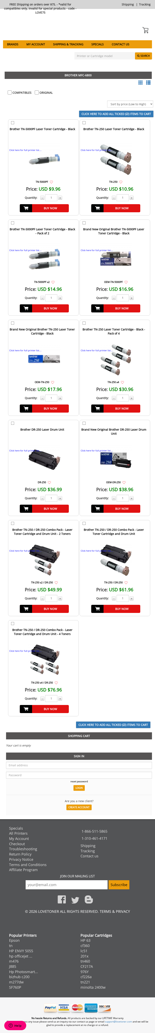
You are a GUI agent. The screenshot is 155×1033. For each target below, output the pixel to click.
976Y (85, 971)
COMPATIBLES (21, 92)
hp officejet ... (20, 956)
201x (84, 956)
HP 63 (85, 940)
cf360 (85, 945)
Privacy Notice (21, 859)
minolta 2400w (93, 987)
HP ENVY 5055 (21, 950)
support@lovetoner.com (118, 1021)
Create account (79, 807)
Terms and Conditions (28, 864)
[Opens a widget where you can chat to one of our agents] (15, 1026)
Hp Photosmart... (23, 971)
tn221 (85, 982)
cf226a (86, 976)
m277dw (16, 982)
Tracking (145, 4)
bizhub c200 (19, 976)
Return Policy (20, 854)
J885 (12, 966)
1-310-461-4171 (94, 838)
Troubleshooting (23, 848)
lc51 (84, 950)
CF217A (87, 966)
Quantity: (31, 198)
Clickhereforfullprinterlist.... (25, 150)
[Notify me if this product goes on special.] (51, 182)
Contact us (120, 44)
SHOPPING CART (79, 736)
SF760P (15, 987)
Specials (97, 44)
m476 (14, 961)
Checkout (17, 843)
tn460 (85, 961)
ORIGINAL (46, 92)
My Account (35, 44)
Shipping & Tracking (68, 44)
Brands (12, 44)
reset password (79, 781)
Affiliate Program (23, 869)
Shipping (128, 4)
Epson (14, 940)
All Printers (18, 833)
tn (11, 945)
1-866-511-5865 (94, 831)
